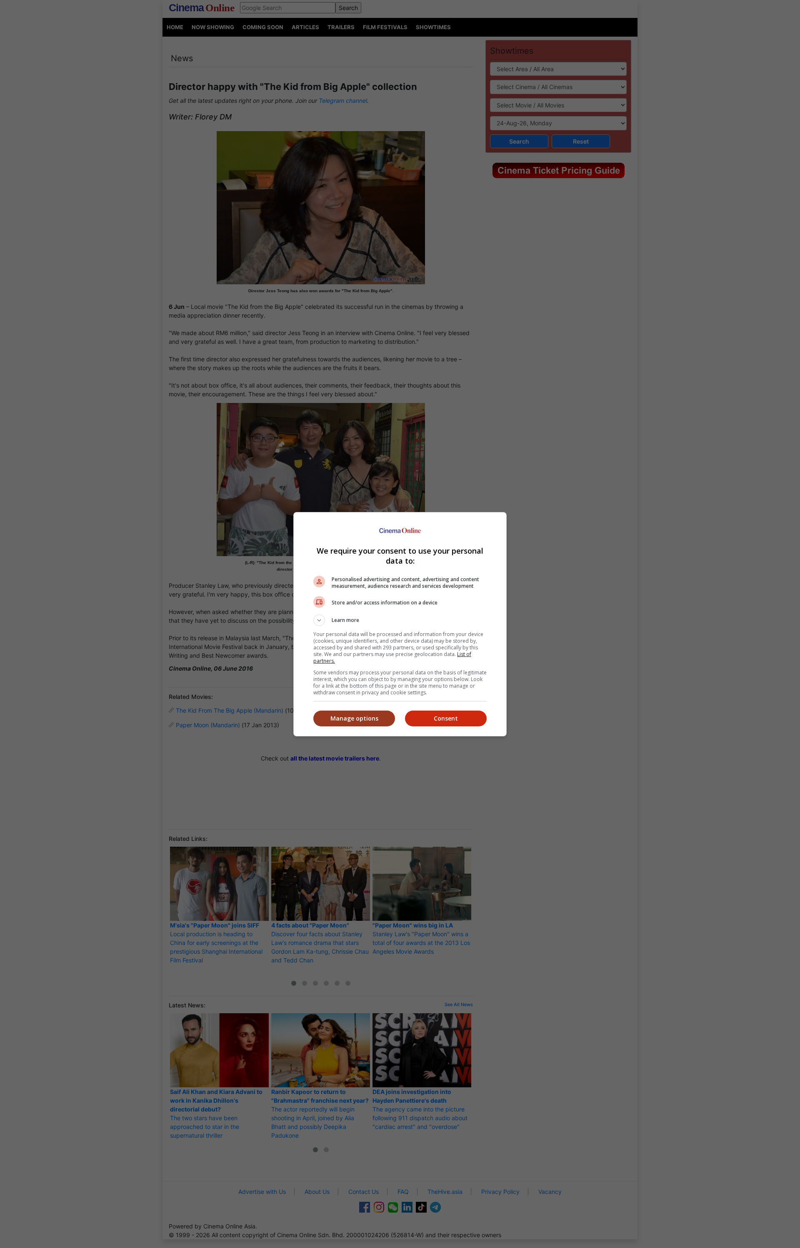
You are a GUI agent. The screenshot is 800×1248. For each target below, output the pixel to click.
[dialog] (400, 624)
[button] (400, 620)
